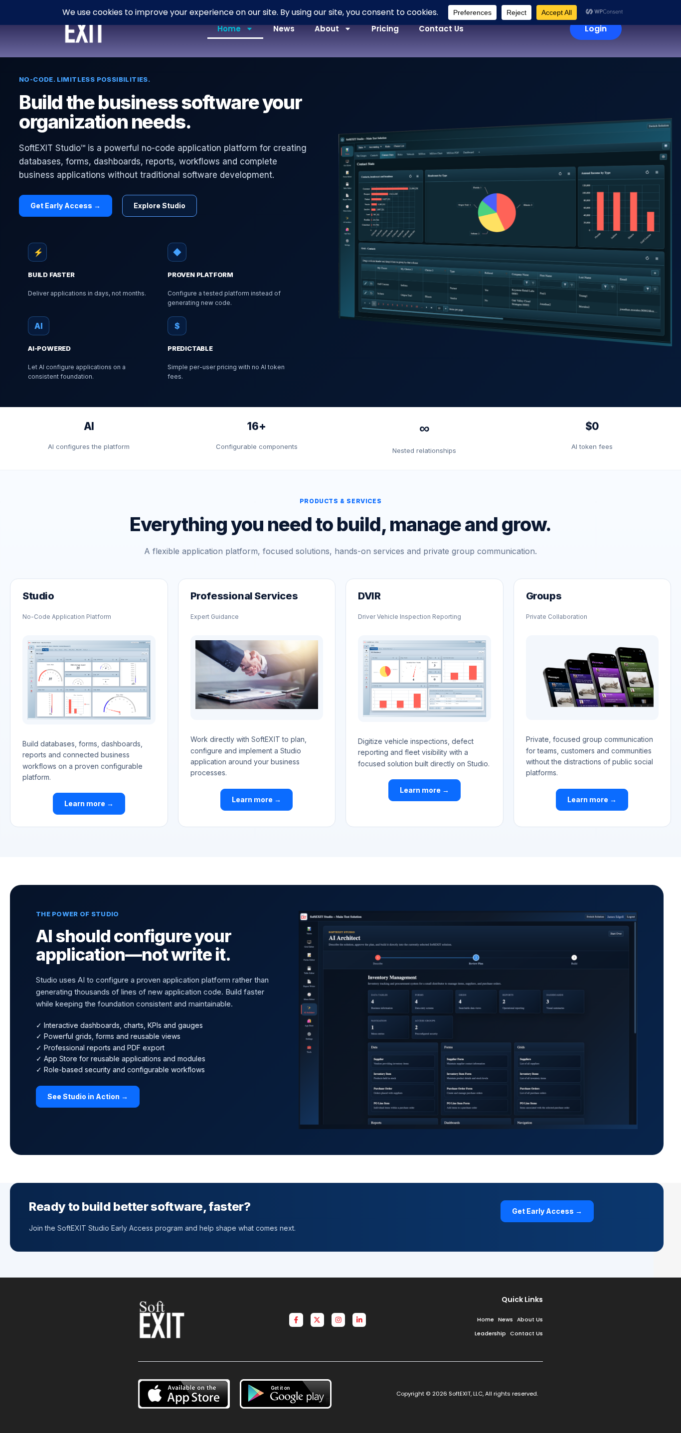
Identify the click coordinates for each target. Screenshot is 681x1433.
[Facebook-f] (296, 1319)
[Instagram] (338, 1319)
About (327, 28)
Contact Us (441, 28)
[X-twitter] (317, 1319)
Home (229, 28)
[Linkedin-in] (359, 1319)
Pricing (385, 28)
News (284, 28)
